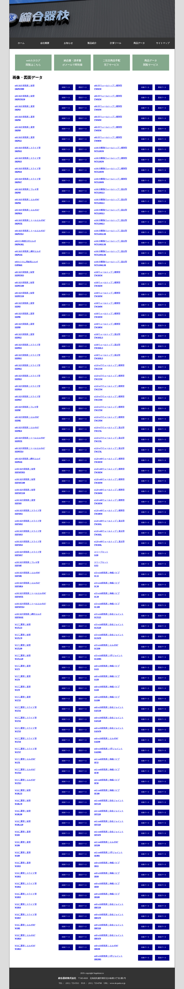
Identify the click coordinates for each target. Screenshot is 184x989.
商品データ (139, 43)
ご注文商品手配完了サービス (111, 62)
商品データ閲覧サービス (150, 62)
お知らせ (68, 43)
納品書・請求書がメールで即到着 (72, 62)
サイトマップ (163, 43)
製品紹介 (92, 43)
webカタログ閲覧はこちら (33, 62)
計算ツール (115, 43)
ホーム (21, 43)
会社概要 (44, 43)
